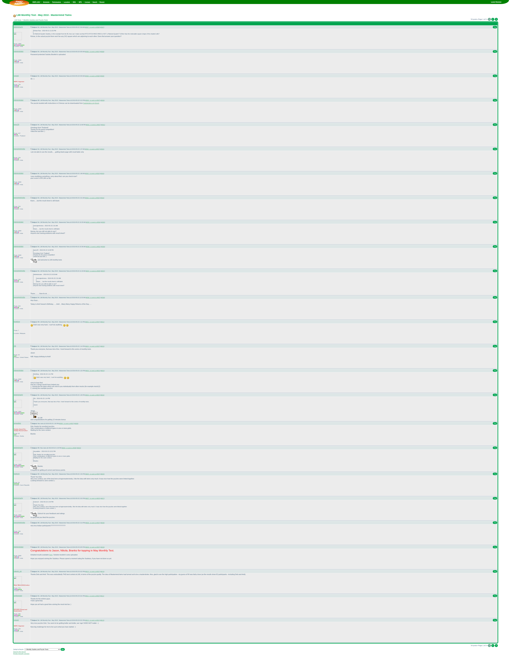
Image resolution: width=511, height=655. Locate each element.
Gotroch (17, 474)
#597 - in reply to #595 (93, 271)
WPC (80, 2)
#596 (103, 246)
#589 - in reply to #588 (92, 76)
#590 (102, 100)
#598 (102, 297)
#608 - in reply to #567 (93, 523)
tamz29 (16, 124)
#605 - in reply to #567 (93, 474)
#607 (102, 498)
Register (498, 2)
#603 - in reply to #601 (93, 370)
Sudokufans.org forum (91, 103)
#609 (102, 547)
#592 (102, 149)
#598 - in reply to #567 (93, 297)
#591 (103, 124)
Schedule (46, 2)
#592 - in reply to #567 (92, 149)
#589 (102, 76)
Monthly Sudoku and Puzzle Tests (35, 20)
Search (94, 2)
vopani (16, 76)
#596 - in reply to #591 (93, 246)
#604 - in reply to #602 (93, 395)
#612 (102, 620)
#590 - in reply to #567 (93, 100)
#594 (102, 198)
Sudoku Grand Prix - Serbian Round (20, 429)
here (51, 555)
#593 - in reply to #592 (92, 173)
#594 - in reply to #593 (92, 198)
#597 (102, 271)
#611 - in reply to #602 (92, 596)
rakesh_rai (18, 571)
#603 (102, 370)
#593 (102, 173)
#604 (102, 395)
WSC (74, 2)
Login (493, 2)
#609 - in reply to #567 (93, 547)
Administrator (18, 51)
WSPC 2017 (36, 2)
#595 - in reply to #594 (93, 222)
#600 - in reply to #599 (69, 448)
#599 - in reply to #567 (66, 423)
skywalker (17, 423)
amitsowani (18, 596)
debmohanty (18, 27)
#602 (102, 346)
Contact (87, 2)
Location (67, 2)
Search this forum (19, 652)
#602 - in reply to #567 (93, 346)
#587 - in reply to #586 (92, 27)
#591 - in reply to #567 (93, 124)
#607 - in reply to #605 (93, 498)
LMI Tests (17, 20)
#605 (102, 474)
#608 (102, 523)
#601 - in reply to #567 (93, 322)
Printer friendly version (21, 654)
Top (495, 27)
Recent (102, 2)
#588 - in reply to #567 (92, 51)
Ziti (15, 346)
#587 (102, 27)
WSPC (16, 81)
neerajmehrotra (19, 149)
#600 (79, 448)
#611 (102, 596)
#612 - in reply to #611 (92, 620)
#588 (102, 51)
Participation (56, 2)
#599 (76, 423)
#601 (102, 322)
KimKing (17, 322)
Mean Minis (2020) (19, 585)
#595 (103, 222)
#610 (102, 571)
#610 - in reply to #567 (93, 571)
